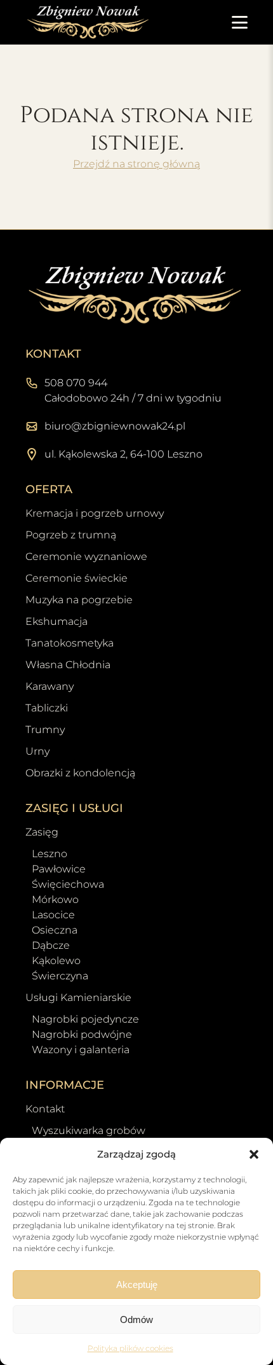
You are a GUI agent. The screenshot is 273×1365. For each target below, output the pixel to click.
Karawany (49, 686)
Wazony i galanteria (81, 1050)
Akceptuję (136, 1284)
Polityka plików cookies (130, 1348)
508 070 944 (75, 383)
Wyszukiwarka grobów (88, 1130)
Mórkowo (55, 899)
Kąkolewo (56, 961)
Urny (37, 751)
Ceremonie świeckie (76, 578)
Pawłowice (59, 869)
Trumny (45, 730)
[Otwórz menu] (240, 22)
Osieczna (54, 930)
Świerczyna (60, 976)
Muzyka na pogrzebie (79, 600)
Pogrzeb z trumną (70, 535)
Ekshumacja (56, 621)
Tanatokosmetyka (69, 643)
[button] (254, 1154)
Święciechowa (68, 884)
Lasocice (53, 915)
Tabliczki (46, 708)
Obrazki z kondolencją (80, 773)
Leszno (49, 854)
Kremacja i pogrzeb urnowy (94, 513)
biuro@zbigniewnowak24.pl (114, 426)
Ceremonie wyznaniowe (86, 556)
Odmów (136, 1319)
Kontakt (45, 1109)
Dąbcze (51, 945)
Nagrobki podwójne (82, 1034)
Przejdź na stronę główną (136, 164)
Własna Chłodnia (67, 665)
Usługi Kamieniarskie (78, 997)
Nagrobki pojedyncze (85, 1019)
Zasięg (41, 832)
